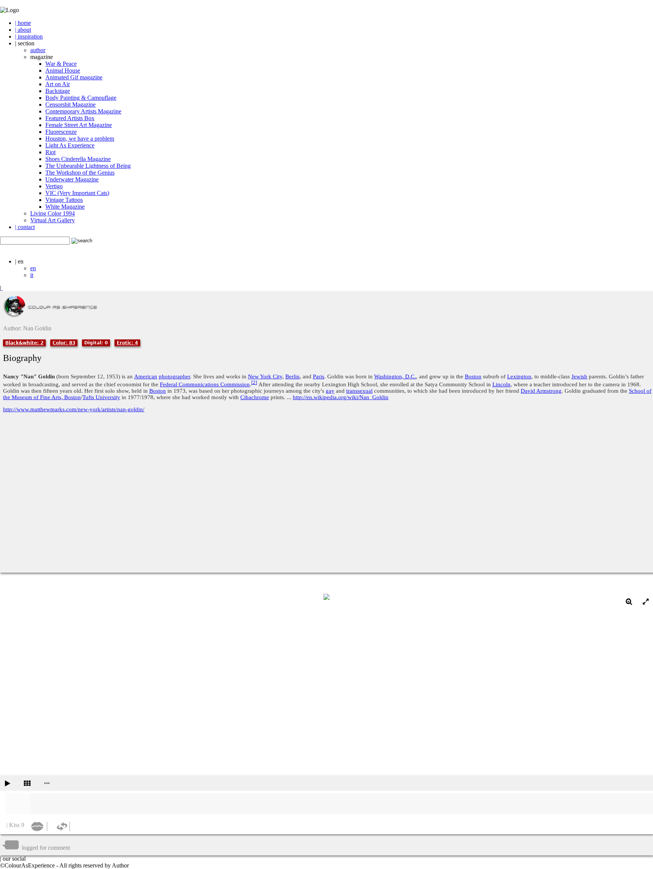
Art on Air (57, 84)
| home (23, 23)
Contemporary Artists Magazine (83, 111)
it (31, 275)
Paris (318, 376)
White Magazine (65, 206)
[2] (254, 382)
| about (23, 29)
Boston (473, 376)
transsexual (359, 391)
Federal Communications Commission (205, 384)
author (37, 50)
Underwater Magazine (72, 179)
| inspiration (29, 36)
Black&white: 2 (24, 342)
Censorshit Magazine (70, 104)
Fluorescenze (61, 132)
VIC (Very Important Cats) (77, 193)
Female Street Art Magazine (78, 125)
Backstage (57, 91)
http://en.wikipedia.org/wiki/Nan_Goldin (340, 397)
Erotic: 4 (127, 342)
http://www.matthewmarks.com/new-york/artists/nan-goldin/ (73, 409)
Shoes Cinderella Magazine (78, 159)
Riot (50, 152)
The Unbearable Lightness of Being (88, 166)
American (145, 376)
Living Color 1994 (52, 213)
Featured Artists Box (69, 118)
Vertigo (54, 186)
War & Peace (61, 63)
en (33, 268)
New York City (265, 376)
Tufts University (101, 397)
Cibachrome (254, 397)
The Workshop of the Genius (80, 172)
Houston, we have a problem (79, 138)
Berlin (292, 376)
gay (330, 391)
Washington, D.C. (395, 376)
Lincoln (501, 384)
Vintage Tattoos (64, 200)
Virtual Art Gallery (52, 220)
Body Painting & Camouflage (80, 97)
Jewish (579, 376)
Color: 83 (64, 342)
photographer (174, 376)
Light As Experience (69, 145)
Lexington (519, 376)
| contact (25, 227)
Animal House (62, 70)
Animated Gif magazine (73, 77)
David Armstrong (541, 391)
